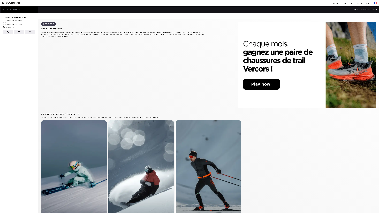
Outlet (368, 3)
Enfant (352, 3)
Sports (360, 3)
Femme (344, 3)
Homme (336, 3)
